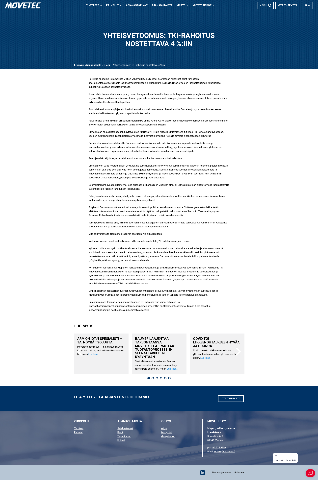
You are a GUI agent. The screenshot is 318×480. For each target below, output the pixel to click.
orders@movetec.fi (224, 451)
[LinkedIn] (202, 472)
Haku (263, 5)
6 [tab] (169, 378)
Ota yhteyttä (287, 5)
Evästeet (239, 472)
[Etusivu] (23, 5)
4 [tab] (161, 378)
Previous (79, 351)
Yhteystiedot (202, 5)
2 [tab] (153, 378)
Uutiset (121, 440)
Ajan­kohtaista (162, 5)
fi (306, 5)
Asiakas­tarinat (137, 5)
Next (238, 351)
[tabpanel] (101, 354)
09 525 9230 (219, 447)
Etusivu (78, 65)
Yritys (181, 5)
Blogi (107, 65)
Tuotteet (92, 5)
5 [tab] (165, 378)
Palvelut (112, 5)
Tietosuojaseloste (221, 472)
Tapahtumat (124, 436)
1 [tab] (148, 378)
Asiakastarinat (125, 428)
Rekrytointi (166, 432)
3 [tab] (157, 378)
